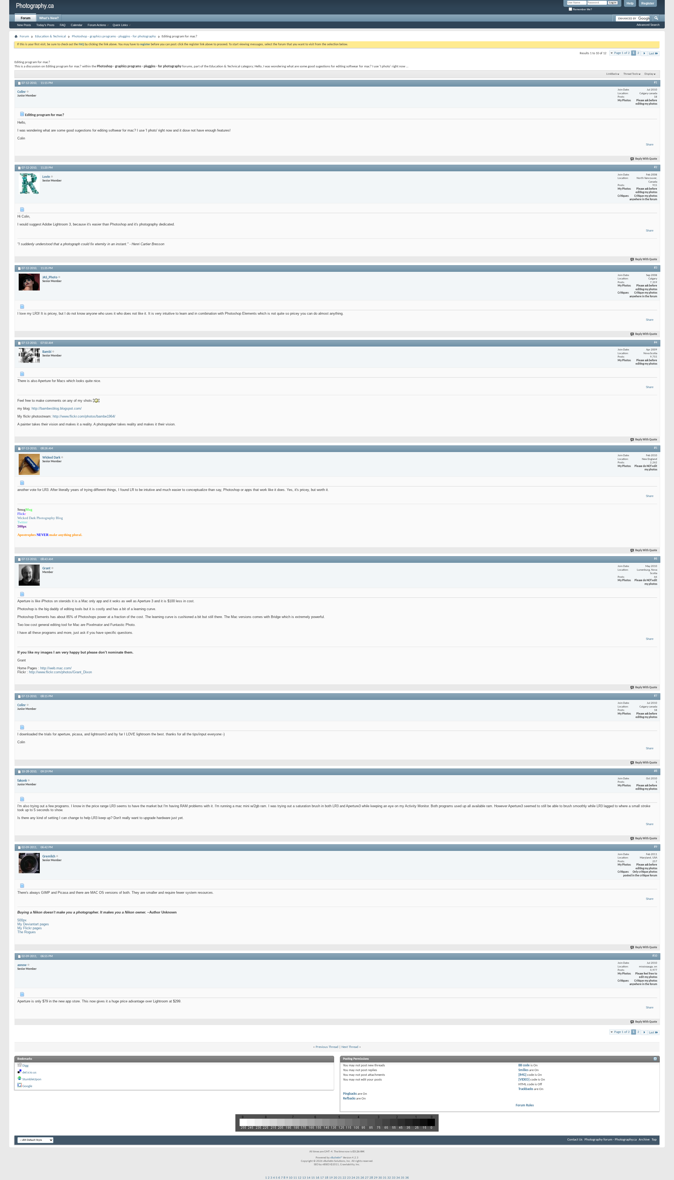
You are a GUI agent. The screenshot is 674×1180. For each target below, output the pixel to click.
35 (402, 1177)
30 (380, 1177)
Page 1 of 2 (622, 53)
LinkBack (611, 74)
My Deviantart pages (33, 924)
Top (654, 1139)
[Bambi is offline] (29, 355)
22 (344, 1177)
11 (295, 1177)
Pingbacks (350, 1094)
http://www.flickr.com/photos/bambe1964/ (84, 416)
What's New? (49, 18)
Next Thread (349, 1047)
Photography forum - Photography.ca (610, 1139)
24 (353, 1177)
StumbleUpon (31, 1079)
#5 (655, 448)
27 (367, 1177)
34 (398, 1177)
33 (393, 1177)
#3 (655, 267)
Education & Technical (50, 36)
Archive (644, 1139)
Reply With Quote (646, 159)
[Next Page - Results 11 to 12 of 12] (644, 53)
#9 (655, 846)
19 (331, 1177)
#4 (655, 342)
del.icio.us (29, 1072)
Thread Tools (630, 74)
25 (358, 1177)
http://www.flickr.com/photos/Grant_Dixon (60, 672)
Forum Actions (97, 25)
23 (349, 1177)
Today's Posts (45, 25)
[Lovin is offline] (29, 183)
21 (340, 1177)
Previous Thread (327, 1047)
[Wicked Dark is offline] (29, 464)
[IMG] (522, 1075)
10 (291, 1177)
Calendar (76, 25)
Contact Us (574, 1139)
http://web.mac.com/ (56, 668)
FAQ (63, 25)
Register (647, 3)
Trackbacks (525, 1089)
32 (389, 1177)
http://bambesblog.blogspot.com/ (57, 408)
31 (384, 1177)
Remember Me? (582, 9)
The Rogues (26, 932)
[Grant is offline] (29, 575)
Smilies (523, 1070)
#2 (655, 167)
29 (376, 1177)
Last (651, 53)
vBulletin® (336, 1157)
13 (304, 1177)
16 (317, 1177)
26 (362, 1177)
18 (326, 1177)
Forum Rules (525, 1105)
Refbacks (349, 1098)
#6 (655, 558)
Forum (26, 18)
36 (407, 1177)
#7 (655, 695)
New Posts (24, 25)
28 (371, 1177)
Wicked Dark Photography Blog (40, 518)
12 (299, 1177)
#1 (655, 82)
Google (27, 1086)
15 (313, 1177)
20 (335, 1177)
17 (322, 1177)
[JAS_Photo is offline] (29, 282)
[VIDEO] (523, 1079)
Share (649, 144)
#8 (655, 771)
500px (22, 920)
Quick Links (120, 25)
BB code (524, 1065)
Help (630, 3)
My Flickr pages (29, 928)
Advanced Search (648, 24)
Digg (25, 1065)
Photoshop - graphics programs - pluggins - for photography (114, 36)
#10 (654, 955)
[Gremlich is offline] (29, 863)
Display (649, 74)
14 (308, 1177)
